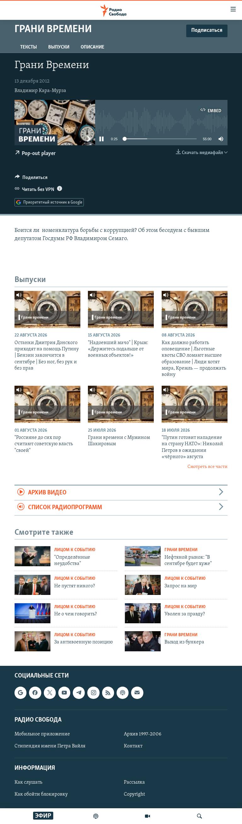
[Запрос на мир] (143, 585)
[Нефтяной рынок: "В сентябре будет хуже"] (143, 556)
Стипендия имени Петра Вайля (49, 746)
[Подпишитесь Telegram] (79, 693)
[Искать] (199, 816)
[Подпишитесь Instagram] (93, 693)
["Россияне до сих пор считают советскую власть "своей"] (47, 404)
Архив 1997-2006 (142, 734)
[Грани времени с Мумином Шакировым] (121, 404)
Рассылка (134, 782)
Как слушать (28, 782)
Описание (92, 47)
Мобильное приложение (42, 734)
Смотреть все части (207, 466)
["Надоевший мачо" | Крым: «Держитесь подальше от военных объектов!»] (121, 309)
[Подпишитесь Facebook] (35, 693)
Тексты (28, 47)
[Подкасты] (123, 693)
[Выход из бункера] (143, 641)
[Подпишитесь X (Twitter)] (50, 693)
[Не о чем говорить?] (32, 613)
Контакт (133, 746)
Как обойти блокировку (41, 794)
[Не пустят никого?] (32, 585)
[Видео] (147, 816)
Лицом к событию (74, 550)
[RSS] (108, 693)
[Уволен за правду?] (143, 613)
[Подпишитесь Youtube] (64, 693)
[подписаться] (137, 693)
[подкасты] (95, 816)
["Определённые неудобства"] (32, 556)
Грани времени (181, 550)
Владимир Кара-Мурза (40, 90)
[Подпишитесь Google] (20, 693)
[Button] (31, 179)
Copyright (134, 794)
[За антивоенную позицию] (32, 641)
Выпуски (58, 47)
